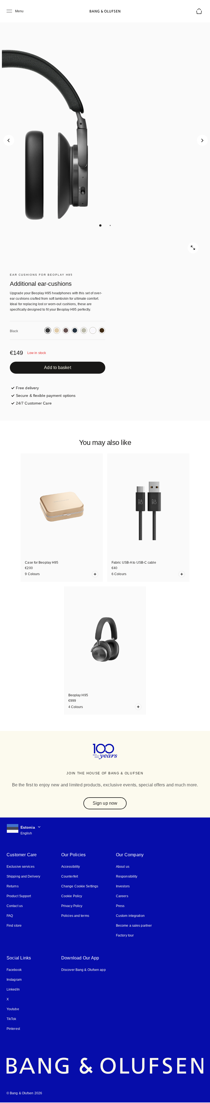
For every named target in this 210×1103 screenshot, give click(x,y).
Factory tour (125, 935)
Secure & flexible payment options (45, 395)
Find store (14, 925)
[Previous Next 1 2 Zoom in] (105, 135)
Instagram (14, 980)
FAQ (10, 916)
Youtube (13, 1009)
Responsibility (126, 876)
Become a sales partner (134, 925)
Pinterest (13, 1029)
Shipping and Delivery (23, 876)
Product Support (19, 896)
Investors (123, 886)
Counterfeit (69, 876)
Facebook (14, 970)
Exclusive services (20, 867)
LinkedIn (13, 989)
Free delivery (27, 388)
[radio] (47, 330)
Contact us (15, 906)
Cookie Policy (71, 896)
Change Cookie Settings (79, 886)
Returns (13, 886)
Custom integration (130, 916)
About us (122, 867)
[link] (57, 368)
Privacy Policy (71, 906)
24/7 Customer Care (34, 403)
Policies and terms (75, 916)
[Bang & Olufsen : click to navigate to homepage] (105, 11)
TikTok (11, 1019)
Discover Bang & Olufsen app (83, 970)
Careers (122, 896)
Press (120, 906)
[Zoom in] (193, 247)
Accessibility (70, 867)
